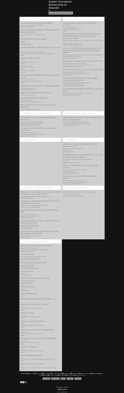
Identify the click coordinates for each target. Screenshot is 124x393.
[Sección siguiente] (26, 382)
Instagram (70, 378)
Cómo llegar (46, 378)
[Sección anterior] (23, 382)
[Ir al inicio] (21, 382)
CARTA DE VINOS (67, 13)
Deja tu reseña (56, 378)
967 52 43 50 (63, 389)
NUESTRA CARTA (55, 13)
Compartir (78, 378)
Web (64, 378)
